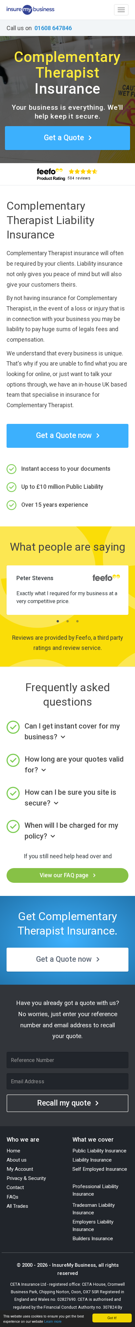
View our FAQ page (64, 875)
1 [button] (57, 621)
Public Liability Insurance (99, 1151)
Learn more (53, 1321)
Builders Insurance (92, 1239)
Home (13, 1151)
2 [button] (67, 621)
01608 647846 (53, 28)
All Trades (17, 1206)
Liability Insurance (92, 1160)
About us (17, 1160)
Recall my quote (64, 1103)
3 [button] (77, 621)
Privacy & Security (26, 1178)
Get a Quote (64, 137)
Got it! (112, 1317)
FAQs (12, 1197)
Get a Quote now (64, 435)
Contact (15, 1187)
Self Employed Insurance (99, 1169)
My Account (20, 1169)
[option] (67, 587)
